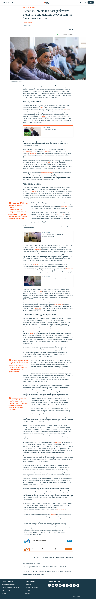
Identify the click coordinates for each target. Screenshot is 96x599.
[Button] (57, 30)
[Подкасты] (74, 585)
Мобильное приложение (8, 584)
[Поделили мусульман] (32, 131)
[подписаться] (77, 585)
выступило (38, 308)
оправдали (53, 473)
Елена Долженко (27, 22)
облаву (31, 334)
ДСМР (36, 113)
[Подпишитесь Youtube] (60, 585)
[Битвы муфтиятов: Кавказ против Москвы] (32, 281)
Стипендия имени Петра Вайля (10, 587)
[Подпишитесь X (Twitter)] (56, 585)
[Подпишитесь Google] (49, 585)
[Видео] (80, 2)
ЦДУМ (66, 109)
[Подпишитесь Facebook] (53, 585)
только (44, 351)
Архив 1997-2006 (6, 590)
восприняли (60, 509)
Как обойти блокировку (31, 587)
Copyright (27, 593)
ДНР (48, 162)
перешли (53, 514)
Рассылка (27, 590)
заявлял (25, 199)
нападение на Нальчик (34, 391)
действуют (69, 268)
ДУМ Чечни (60, 214)
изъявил (39, 291)
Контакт (4, 593)
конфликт (58, 442)
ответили (35, 264)
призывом (64, 206)
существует (33, 153)
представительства (47, 172)
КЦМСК (44, 116)
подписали (38, 249)
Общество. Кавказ (28, 7)
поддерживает (58, 305)
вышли (34, 191)
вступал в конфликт (46, 226)
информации (44, 174)
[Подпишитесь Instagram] (67, 585)
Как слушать (28, 584)
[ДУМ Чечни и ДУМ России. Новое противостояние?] (32, 237)
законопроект (47, 525)
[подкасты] (85, 2)
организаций (27, 151)
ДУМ (41, 107)
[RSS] (70, 585)
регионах (46, 151)
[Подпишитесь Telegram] (63, 585)
